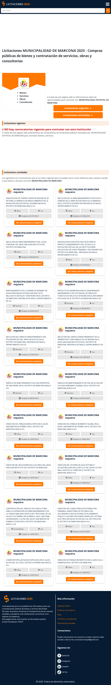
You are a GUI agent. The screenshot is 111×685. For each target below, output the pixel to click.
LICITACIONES (18, 4)
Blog (59, 614)
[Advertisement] (55, 30)
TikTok (64, 672)
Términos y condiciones (67, 619)
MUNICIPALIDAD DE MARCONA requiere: (30, 191)
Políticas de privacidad (66, 623)
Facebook (65, 655)
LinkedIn (65, 666)
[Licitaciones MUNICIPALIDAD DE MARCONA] (9, 191)
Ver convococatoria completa (29, 223)
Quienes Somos (63, 606)
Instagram (65, 661)
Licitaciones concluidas (77, 115)
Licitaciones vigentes (76, 108)
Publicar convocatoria (66, 610)
